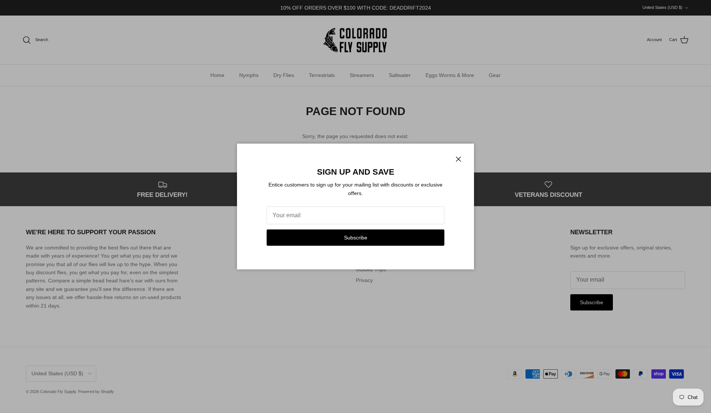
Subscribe (355, 238)
